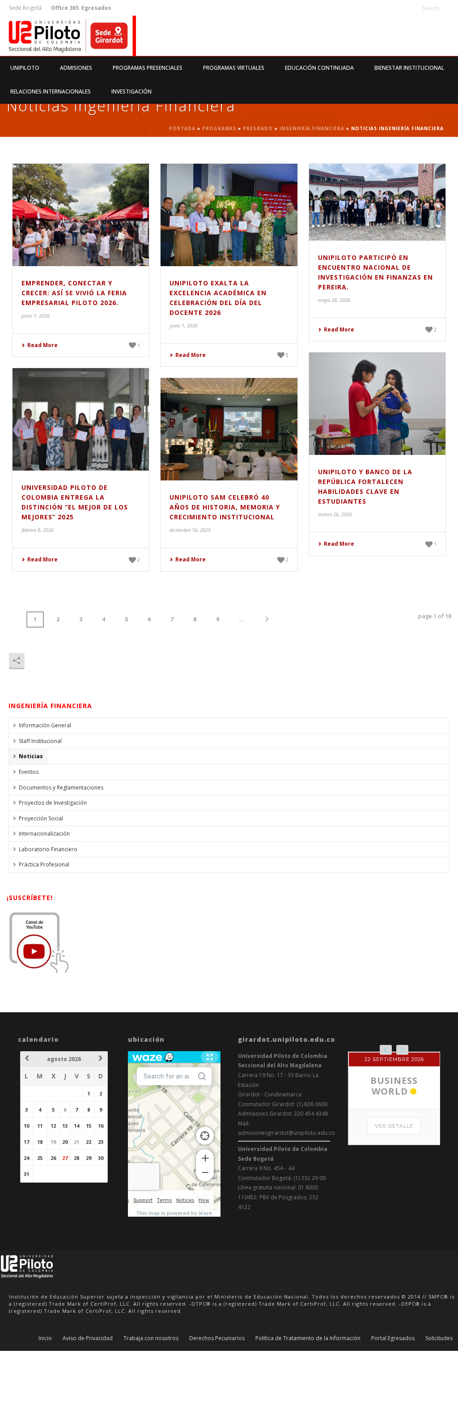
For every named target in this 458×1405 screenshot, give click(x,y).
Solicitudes (439, 1338)
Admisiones (76, 68)
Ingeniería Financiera (312, 128)
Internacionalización (44, 833)
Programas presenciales (147, 68)
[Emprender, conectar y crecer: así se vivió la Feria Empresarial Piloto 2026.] (81, 215)
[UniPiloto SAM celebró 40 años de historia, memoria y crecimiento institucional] (229, 429)
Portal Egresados (393, 1338)
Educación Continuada (319, 68)
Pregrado (258, 128)
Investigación (131, 91)
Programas (219, 128)
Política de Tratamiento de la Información (307, 1338)
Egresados (95, 8)
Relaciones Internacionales (50, 91)
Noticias (31, 756)
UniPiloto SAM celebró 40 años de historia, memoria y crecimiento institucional (225, 507)
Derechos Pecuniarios (217, 1338)
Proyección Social (41, 818)
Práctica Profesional (44, 864)
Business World (394, 1085)
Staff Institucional (40, 741)
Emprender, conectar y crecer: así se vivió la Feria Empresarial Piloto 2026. (74, 293)
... (241, 619)
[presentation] (386, 1050)
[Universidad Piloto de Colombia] (68, 36)
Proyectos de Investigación (53, 802)
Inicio (45, 1338)
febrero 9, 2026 (37, 529)
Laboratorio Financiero (48, 849)
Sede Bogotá (26, 8)
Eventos (28, 772)
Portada (182, 128)
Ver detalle (394, 1126)
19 (53, 1141)
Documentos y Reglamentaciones (61, 787)
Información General (45, 725)
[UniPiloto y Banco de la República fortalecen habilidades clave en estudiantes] (377, 403)
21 (76, 1141)
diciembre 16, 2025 (190, 529)
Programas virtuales (233, 68)
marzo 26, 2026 (335, 514)
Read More (42, 345)
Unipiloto (24, 68)
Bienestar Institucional (409, 68)
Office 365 (65, 8)
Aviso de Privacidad (88, 1338)
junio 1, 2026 (35, 315)
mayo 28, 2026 (334, 300)
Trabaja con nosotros (150, 1338)
